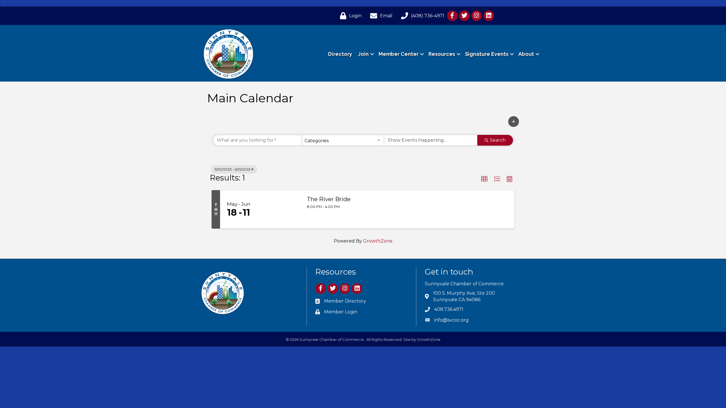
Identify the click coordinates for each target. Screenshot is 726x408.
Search (498, 140)
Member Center (399, 54)
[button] (513, 121)
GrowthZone (377, 241)
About (526, 54)
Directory (340, 54)
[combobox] (343, 140)
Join (363, 54)
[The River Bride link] (279, 209)
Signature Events (486, 54)
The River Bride (329, 199)
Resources (442, 54)
